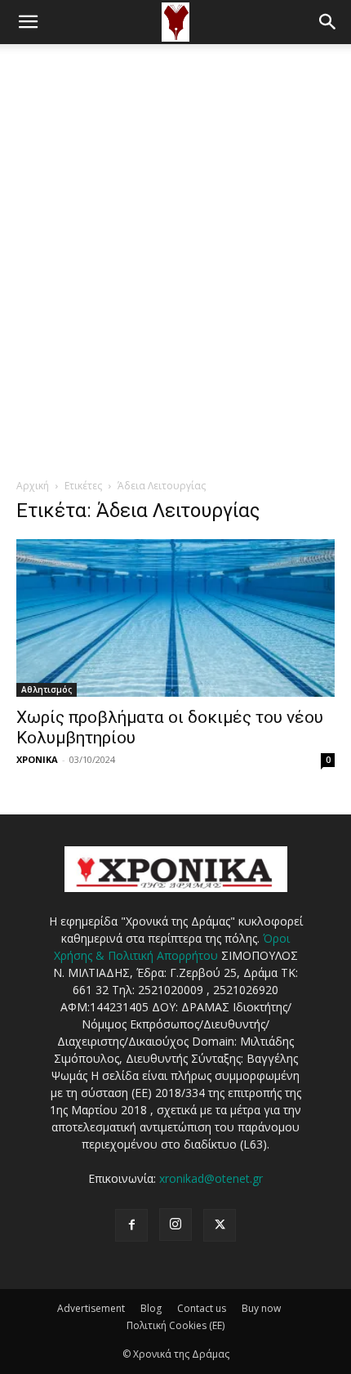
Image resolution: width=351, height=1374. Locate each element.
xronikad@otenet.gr (211, 1178)
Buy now (261, 1308)
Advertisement (91, 1308)
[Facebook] (131, 1225)
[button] (28, 22)
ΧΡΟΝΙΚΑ (37, 759)
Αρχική (32, 486)
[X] (219, 1225)
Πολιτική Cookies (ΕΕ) (175, 1325)
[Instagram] (175, 1224)
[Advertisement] (175, 228)
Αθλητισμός (46, 689)
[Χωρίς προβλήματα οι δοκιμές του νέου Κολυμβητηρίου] (175, 618)
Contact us (201, 1308)
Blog (151, 1308)
